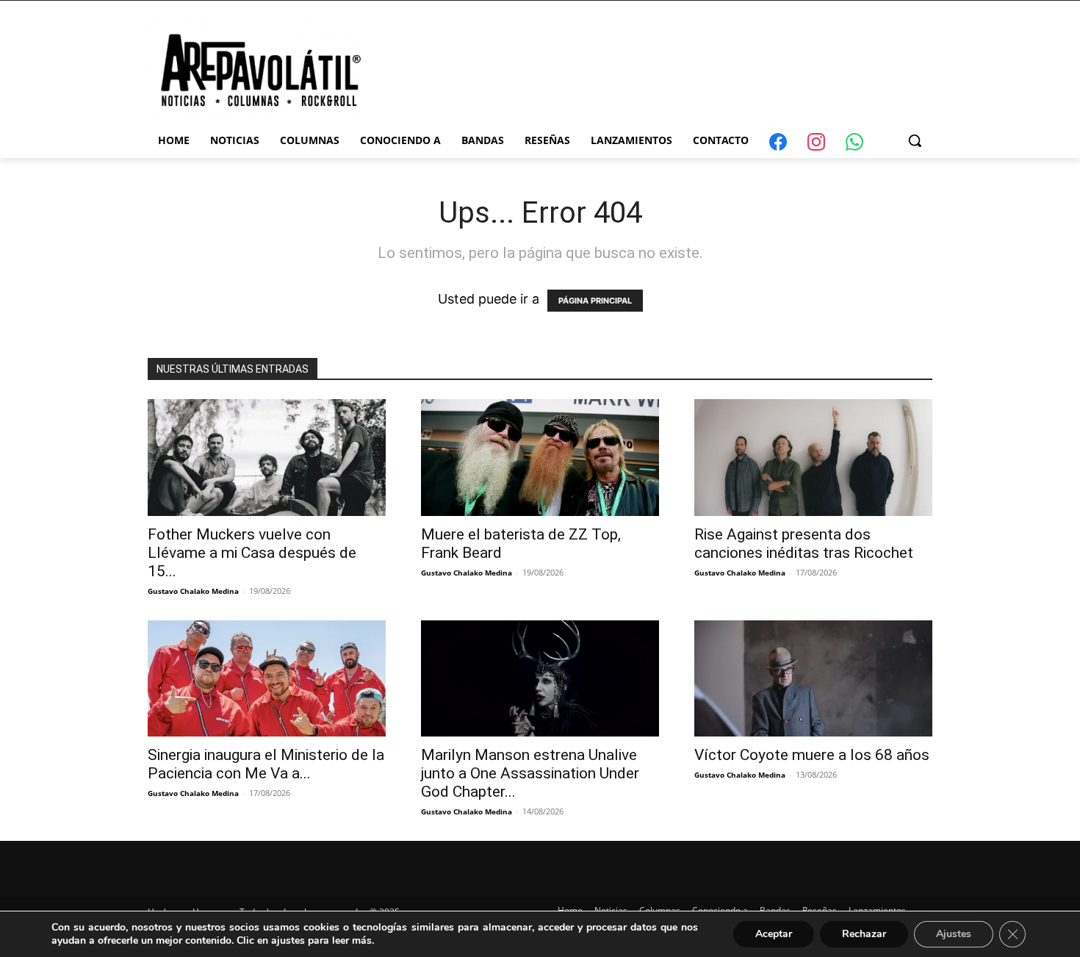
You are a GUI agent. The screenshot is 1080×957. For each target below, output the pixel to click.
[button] (914, 140)
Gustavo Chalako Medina (193, 591)
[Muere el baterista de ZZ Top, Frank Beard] (540, 457)
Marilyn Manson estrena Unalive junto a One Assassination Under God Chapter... (530, 773)
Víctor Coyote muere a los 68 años (811, 755)
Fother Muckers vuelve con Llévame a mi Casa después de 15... (252, 553)
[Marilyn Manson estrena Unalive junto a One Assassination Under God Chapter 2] (540, 678)
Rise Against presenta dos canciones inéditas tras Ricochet (803, 544)
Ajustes (953, 934)
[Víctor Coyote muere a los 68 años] (813, 678)
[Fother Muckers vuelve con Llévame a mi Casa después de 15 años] (267, 457)
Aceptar (773, 934)
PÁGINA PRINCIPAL (595, 300)
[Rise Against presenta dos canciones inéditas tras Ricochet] (813, 457)
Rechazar (864, 934)
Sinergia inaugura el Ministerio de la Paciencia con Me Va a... (266, 764)
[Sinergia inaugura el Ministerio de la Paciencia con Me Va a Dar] (267, 678)
